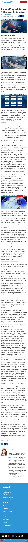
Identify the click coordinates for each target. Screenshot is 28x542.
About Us (4, 505)
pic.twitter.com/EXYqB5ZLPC (14, 137)
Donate (24, 2)
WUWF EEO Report (6, 502)
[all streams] (26, 540)
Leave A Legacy (6, 516)
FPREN (7, 440)
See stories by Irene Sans (14, 476)
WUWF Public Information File (9, 497)
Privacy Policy (5, 514)
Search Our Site (6, 519)
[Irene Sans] (4, 452)
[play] (2, 540)
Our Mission (5, 522)
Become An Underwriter (8, 511)
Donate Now (5, 508)
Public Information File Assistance (9, 500)
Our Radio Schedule (7, 525)
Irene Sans (8, 14)
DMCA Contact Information (8, 528)
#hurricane (4, 130)
